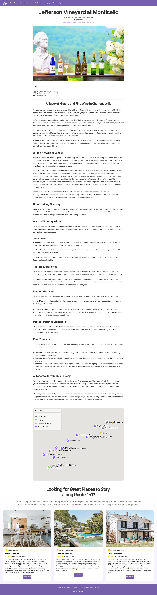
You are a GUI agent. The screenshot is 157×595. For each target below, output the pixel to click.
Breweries (30, 3)
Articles (54, 3)
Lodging (47, 3)
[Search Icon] (60, 3)
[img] (4, 3)
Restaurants (39, 3)
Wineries (22, 3)
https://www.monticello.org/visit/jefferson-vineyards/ (78, 22)
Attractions (13, 3)
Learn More (129, 576)
